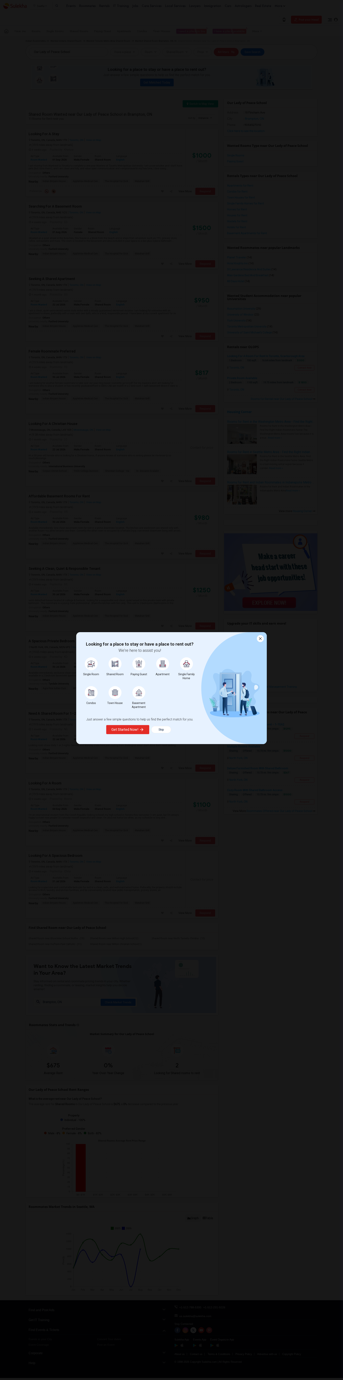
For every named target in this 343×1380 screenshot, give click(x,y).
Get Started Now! (124, 729)
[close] (260, 638)
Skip (161, 729)
